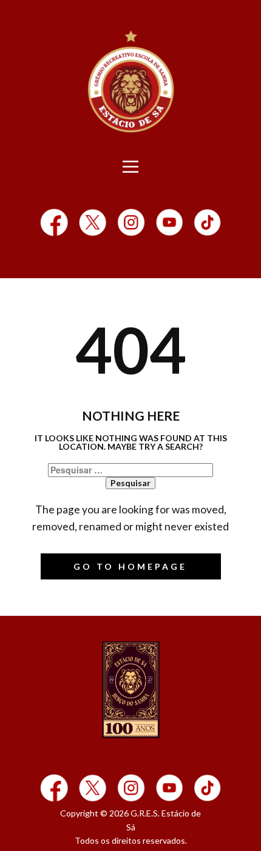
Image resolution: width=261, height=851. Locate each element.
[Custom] (207, 222)
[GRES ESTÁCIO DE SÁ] (131, 689)
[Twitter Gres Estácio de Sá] (92, 222)
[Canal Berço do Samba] (169, 222)
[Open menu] (130, 167)
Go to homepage (130, 566)
